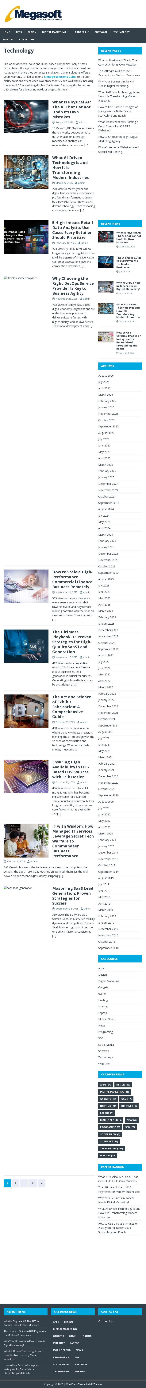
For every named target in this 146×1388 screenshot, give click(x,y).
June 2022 (104, 668)
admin (82, 122)
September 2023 (108, 572)
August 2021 (106, 732)
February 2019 (107, 916)
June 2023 (104, 592)
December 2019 (108, 852)
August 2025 (106, 433)
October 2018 (106, 941)
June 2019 (104, 891)
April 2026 (104, 388)
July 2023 (103, 585)
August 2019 (106, 878)
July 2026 (103, 382)
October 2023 (106, 566)
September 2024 (108, 503)
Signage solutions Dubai (60, 76)
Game (102, 993)
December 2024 (108, 484)
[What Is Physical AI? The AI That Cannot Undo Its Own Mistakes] (105, 240)
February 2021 (107, 763)
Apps (19, 32)
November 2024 (108, 490)
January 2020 (106, 846)
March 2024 (105, 534)
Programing (105, 1032)
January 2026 (106, 407)
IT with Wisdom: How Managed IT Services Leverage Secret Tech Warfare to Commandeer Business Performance (73, 841)
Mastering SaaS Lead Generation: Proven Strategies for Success (72, 896)
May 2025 (104, 452)
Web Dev (8, 39)
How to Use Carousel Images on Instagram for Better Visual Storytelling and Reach (118, 111)
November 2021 (108, 712)
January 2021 (106, 770)
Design (32, 32)
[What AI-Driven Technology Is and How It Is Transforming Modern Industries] (105, 312)
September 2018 (108, 948)
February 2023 (107, 617)
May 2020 (104, 820)
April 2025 (104, 458)
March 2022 (105, 687)
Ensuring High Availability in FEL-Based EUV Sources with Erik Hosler (70, 769)
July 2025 (103, 439)
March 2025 (105, 464)
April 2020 (104, 827)
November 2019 (108, 859)
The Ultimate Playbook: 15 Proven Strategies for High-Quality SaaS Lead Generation (72, 641)
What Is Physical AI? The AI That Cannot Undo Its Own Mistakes (71, 109)
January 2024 (106, 547)
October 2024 (106, 496)
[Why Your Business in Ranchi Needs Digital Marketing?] (105, 290)
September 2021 (108, 725)
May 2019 (104, 897)
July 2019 (103, 884)
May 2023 (104, 598)
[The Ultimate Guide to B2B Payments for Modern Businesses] (105, 265)
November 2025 (108, 413)
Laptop (102, 1013)
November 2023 (108, 560)
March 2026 (105, 394)
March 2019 (105, 910)
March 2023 (105, 611)
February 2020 (107, 840)
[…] (86, 145)
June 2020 (104, 814)
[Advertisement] (122, 191)
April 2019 (104, 903)
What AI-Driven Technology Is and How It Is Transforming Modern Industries (119, 96)
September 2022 (108, 649)
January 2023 (106, 623)
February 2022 (107, 693)
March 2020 (105, 833)
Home (6, 32)
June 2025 (104, 445)
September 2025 (108, 426)
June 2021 (104, 744)
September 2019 (108, 872)
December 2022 (108, 630)
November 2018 (108, 935)
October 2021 (106, 719)
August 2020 (106, 801)
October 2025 (106, 420)
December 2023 (108, 553)
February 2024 (107, 541)
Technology (121, 32)
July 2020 (103, 808)
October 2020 (106, 789)
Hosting (103, 1000)
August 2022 (106, 655)
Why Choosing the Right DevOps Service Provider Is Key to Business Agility (73, 286)
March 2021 (105, 757)
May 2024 (104, 522)
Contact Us (26, 39)
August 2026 (106, 375)
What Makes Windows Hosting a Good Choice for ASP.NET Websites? (118, 126)
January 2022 (106, 700)
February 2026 (107, 401)
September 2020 (108, 795)
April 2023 (104, 604)
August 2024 (106, 509)
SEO (100, 1038)
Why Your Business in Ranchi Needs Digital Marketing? (128, 286)
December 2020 (108, 776)
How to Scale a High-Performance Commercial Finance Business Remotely (72, 579)
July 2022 (103, 662)
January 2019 (106, 922)
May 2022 (104, 674)
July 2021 (103, 738)
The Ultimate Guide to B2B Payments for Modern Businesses (128, 262)
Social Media (106, 1044)
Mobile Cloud (106, 1019)
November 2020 (108, 782)
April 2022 (104, 681)
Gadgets (80, 32)
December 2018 (108, 929)
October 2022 (106, 643)
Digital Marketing (54, 32)
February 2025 (107, 471)
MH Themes (95, 1384)
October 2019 (106, 865)
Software (101, 32)
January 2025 (106, 477)
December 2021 (108, 706)
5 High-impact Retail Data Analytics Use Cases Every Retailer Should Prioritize (72, 230)
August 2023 (106, 579)
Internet (103, 1006)
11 (32, 1183)
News (101, 1025)
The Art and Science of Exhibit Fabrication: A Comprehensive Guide (71, 706)
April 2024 (104, 528)
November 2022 (108, 636)
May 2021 (104, 751)
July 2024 (103, 515)
